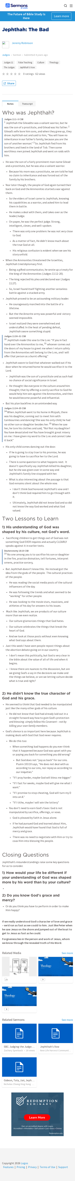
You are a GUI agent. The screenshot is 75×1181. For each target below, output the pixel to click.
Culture (40, 62)
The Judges (9, 67)
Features (8, 1167)
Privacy (32, 1167)
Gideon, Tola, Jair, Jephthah (20, 1080)
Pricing (21, 1167)
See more (67, 953)
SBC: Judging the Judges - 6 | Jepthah (26, 1046)
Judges (6, 54)
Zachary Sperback (13, 1050)
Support (63, 1167)
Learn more (61, 16)
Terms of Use (47, 1167)
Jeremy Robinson (22, 43)
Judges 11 (8, 62)
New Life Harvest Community (55, 1050)
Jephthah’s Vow (27, 67)
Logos (24, 1163)
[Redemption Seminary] (37, 1114)
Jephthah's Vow (49, 1046)
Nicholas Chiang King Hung (17, 1084)
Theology (53, 62)
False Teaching (25, 62)
